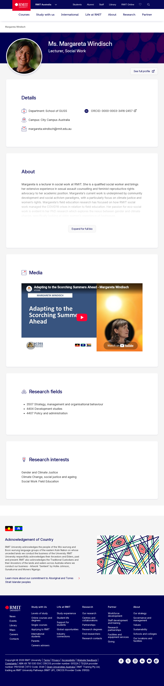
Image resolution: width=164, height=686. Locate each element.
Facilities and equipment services (118, 635)
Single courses (39, 624)
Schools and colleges (145, 633)
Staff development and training (118, 621)
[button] (148, 4)
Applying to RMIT (40, 629)
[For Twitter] (128, 660)
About (112, 14)
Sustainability (140, 629)
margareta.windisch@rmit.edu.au (50, 128)
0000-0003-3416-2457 (117, 111)
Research (129, 14)
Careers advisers (40, 645)
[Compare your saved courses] (142, 4)
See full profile (142, 71)
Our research (89, 613)
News (13, 616)
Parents (35, 641)
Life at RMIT (93, 14)
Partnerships (88, 624)
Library (13, 625)
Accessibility (68, 660)
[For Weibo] (156, 660)
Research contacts (92, 638)
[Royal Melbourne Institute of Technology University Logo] (21, 5)
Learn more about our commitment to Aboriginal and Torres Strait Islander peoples (39, 580)
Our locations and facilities (142, 639)
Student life (63, 617)
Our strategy (140, 613)
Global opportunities (67, 629)
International (70, 14)
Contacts (14, 638)
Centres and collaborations (90, 619)
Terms (46, 660)
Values (137, 624)
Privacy (56, 660)
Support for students (63, 623)
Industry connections (63, 635)
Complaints (11, 663)
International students (37, 635)
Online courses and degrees (41, 619)
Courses (24, 14)
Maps (12, 629)
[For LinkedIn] (142, 660)
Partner (147, 14)
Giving (111, 641)
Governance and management (142, 619)
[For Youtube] (149, 660)
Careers (14, 634)
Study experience (66, 613)
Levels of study (39, 613)
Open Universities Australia (61, 666)
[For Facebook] (121, 660)
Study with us (45, 14)
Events (13, 620)
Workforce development (115, 614)
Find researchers (91, 633)
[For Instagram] (135, 660)
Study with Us (39, 607)
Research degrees (92, 629)
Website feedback (87, 660)
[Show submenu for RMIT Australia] (54, 4)
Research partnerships (114, 628)
